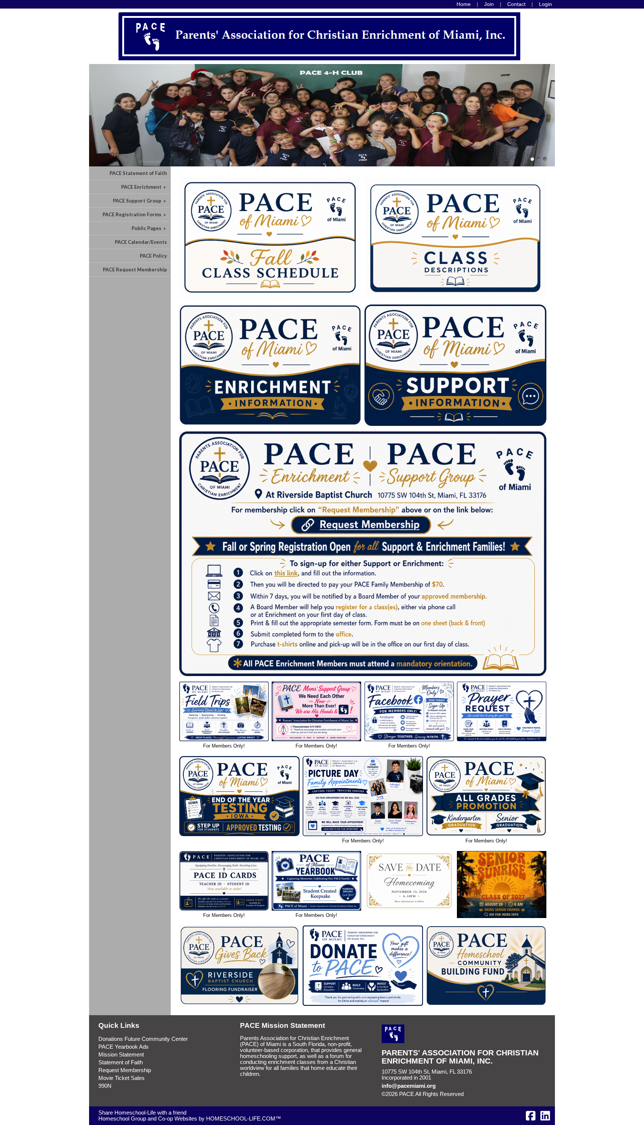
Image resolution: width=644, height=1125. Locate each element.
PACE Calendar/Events (141, 242)
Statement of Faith (120, 1062)
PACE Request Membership (135, 270)
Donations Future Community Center (143, 1039)
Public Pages (149, 228)
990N (104, 1086)
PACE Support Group (140, 201)
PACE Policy (153, 256)
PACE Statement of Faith (138, 173)
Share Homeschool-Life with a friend (142, 1113)
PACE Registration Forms (134, 214)
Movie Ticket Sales (121, 1078)
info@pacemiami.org (409, 1086)
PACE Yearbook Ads (123, 1047)
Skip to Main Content (496, 1094)
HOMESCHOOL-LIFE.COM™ (243, 1119)
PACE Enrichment (144, 187)
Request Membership (124, 1070)
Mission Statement (121, 1055)
